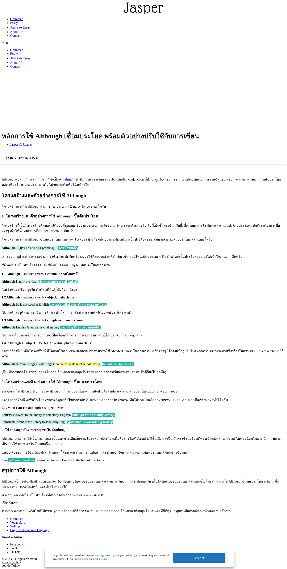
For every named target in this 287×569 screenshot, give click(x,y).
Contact (15, 35)
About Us (16, 32)
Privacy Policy (81, 558)
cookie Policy (11, 565)
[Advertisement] (143, 101)
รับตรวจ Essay (20, 27)
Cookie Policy (100, 558)
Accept (199, 558)
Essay (14, 23)
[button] (143, 43)
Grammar (16, 19)
